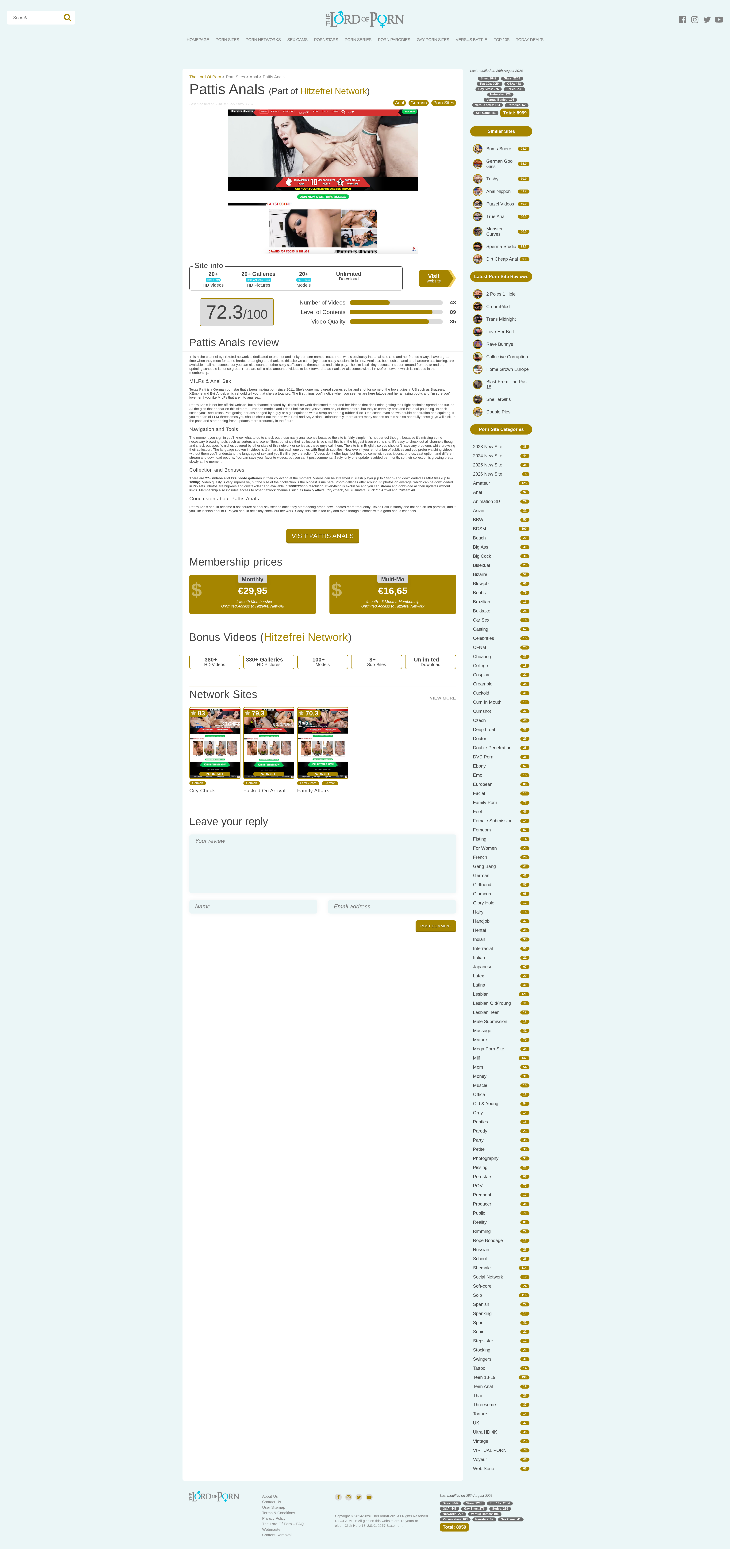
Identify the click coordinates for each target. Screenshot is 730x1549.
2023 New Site (487, 446)
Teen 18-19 (484, 1377)
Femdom (482, 829)
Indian (479, 939)
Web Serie (483, 1468)
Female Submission (493, 820)
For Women (485, 848)
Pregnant (482, 1194)
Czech (479, 720)
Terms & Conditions (278, 1513)
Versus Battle (471, 39)
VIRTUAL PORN (489, 1450)
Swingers (482, 1359)
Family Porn (308, 783)
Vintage (480, 1441)
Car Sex (481, 620)
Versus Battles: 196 (500, 99)
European (482, 784)
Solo (477, 1295)
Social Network (488, 1276)
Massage (482, 1030)
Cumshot (482, 711)
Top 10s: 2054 (490, 83)
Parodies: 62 (517, 105)
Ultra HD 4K (485, 1432)
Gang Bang (484, 866)
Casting (480, 629)
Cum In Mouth (487, 702)
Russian (481, 1249)
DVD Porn (483, 756)
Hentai (479, 930)
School (480, 1258)
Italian (479, 957)
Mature (480, 1039)
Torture (480, 1413)
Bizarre (480, 574)
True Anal (495, 216)
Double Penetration (492, 747)
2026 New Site (487, 474)
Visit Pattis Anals (323, 535)
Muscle (480, 1085)
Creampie (482, 683)
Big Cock (482, 556)
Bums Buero (498, 148)
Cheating (482, 656)
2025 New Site (487, 464)
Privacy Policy (274, 1518)
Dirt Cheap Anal (502, 259)
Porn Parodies (394, 39)
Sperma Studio (501, 246)
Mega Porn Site (488, 1048)
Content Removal (276, 1535)
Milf (476, 1057)
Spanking (482, 1313)
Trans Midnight (501, 319)
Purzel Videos (500, 203)
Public (479, 1213)
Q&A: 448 (514, 83)
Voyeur (480, 1459)
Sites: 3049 (488, 78)
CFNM (479, 647)
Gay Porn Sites (433, 39)
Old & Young (485, 1103)
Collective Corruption (507, 356)
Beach (479, 537)
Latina (479, 984)
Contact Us (271, 1502)
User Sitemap (273, 1507)
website (434, 278)
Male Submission (490, 1021)
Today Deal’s (530, 39)
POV (478, 1185)
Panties (480, 1121)
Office (479, 1094)
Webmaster (272, 1529)
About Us (270, 1496)
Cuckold (481, 693)
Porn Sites (227, 39)
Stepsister (483, 1340)
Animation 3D (486, 501)
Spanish (481, 1304)
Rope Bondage (488, 1240)
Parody (480, 1130)
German (418, 102)
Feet (477, 811)
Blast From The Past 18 (507, 384)
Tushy (492, 178)
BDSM (479, 528)
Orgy (478, 1112)
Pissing (480, 1167)
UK (476, 1422)
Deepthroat (484, 729)
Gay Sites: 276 (488, 89)
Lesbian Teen (486, 1012)
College (480, 665)
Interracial (483, 948)
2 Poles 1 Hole (501, 294)
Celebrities (483, 638)
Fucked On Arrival (264, 790)
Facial (479, 793)
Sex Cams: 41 (486, 112)
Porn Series (358, 39)
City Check (202, 790)
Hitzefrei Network (333, 91)
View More (443, 698)
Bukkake (481, 610)
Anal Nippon (498, 191)
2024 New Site (487, 455)
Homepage (198, 39)
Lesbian (481, 994)
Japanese (482, 966)
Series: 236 (514, 89)
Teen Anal (483, 1386)
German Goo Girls (499, 164)
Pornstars (326, 39)
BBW (478, 519)
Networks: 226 (500, 94)
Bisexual (481, 565)
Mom (478, 1067)
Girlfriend (482, 884)
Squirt (479, 1331)
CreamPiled (498, 306)
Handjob (481, 921)
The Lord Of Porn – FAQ (283, 1524)
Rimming (482, 1231)
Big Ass (480, 547)
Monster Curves (494, 231)
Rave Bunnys (499, 344)
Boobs (479, 592)
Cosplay (481, 674)
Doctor (479, 738)
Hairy (478, 911)
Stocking (481, 1349)
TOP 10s (501, 39)
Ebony (479, 766)
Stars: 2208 (512, 78)
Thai (477, 1395)
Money (479, 1076)
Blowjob (481, 583)
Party (478, 1140)
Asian (478, 510)
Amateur (481, 483)
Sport (478, 1322)
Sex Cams (297, 39)
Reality (480, 1222)
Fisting (479, 839)
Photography (485, 1158)
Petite (479, 1149)
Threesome (484, 1404)
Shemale (482, 1267)
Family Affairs (313, 790)
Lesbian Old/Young (492, 1003)
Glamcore (483, 893)
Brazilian (481, 601)
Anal (254, 77)
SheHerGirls (498, 399)
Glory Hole (483, 902)
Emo (477, 775)
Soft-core (482, 1286)
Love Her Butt (500, 331)
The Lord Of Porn (205, 77)
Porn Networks (263, 39)
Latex (478, 975)
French (480, 857)
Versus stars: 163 (487, 105)
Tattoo (479, 1368)
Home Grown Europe (507, 369)
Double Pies (498, 411)
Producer (482, 1203)
